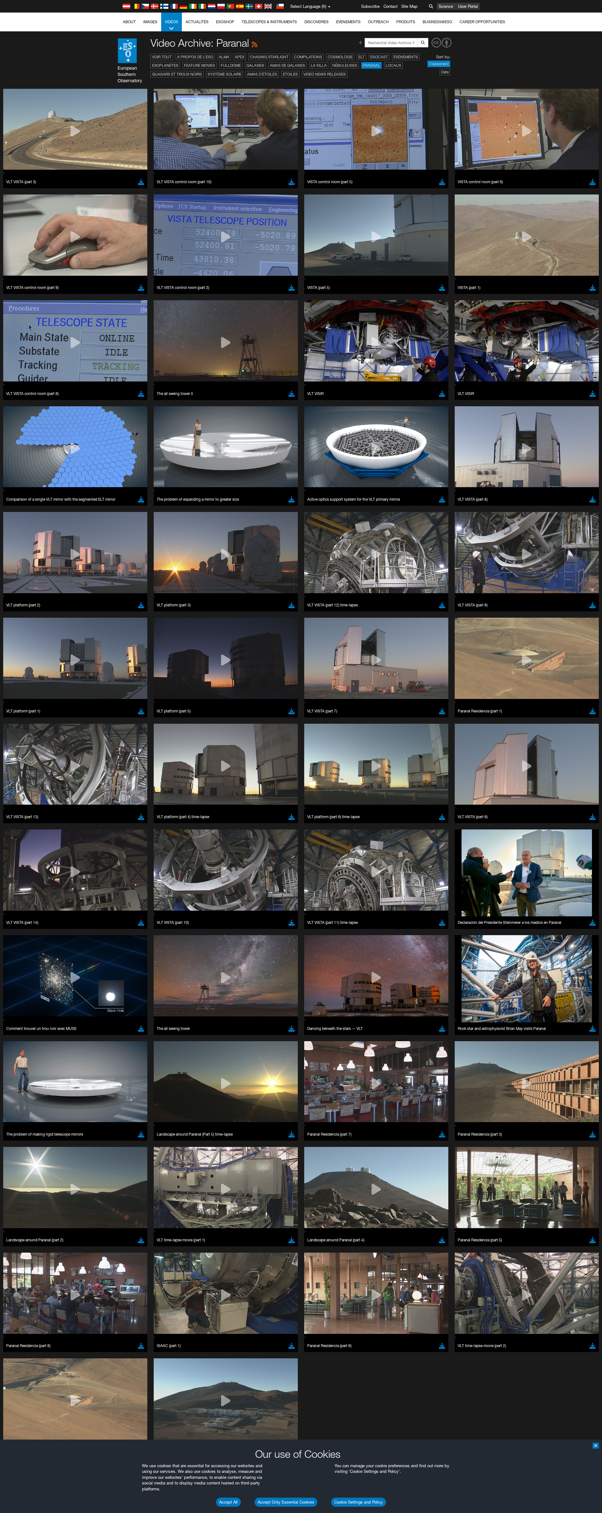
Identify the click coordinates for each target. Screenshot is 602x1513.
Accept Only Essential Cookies (286, 1502)
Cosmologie (340, 57)
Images (150, 21)
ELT (361, 57)
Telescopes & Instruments (269, 21)
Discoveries (316, 21)
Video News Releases (325, 74)
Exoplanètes (165, 65)
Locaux (393, 65)
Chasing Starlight (269, 57)
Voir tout (162, 57)
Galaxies (255, 65)
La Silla (319, 65)
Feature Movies (199, 65)
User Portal (468, 6)
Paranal (371, 65)
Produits (405, 21)
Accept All (228, 1502)
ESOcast (379, 57)
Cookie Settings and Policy (358, 1502)
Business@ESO (437, 21)
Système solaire (224, 74)
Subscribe (370, 6)
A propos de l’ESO (195, 57)
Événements (348, 21)
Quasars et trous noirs (177, 74)
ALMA (224, 57)
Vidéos (171, 21)
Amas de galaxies (287, 65)
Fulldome (231, 65)
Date (445, 72)
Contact (390, 6)
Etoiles (290, 74)
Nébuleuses (344, 65)
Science (446, 6)
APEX (239, 57)
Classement (439, 63)
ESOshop (225, 21)
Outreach (378, 21)
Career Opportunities (482, 21)
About (129, 21)
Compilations (308, 57)
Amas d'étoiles (262, 74)
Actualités (197, 21)
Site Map (409, 6)
